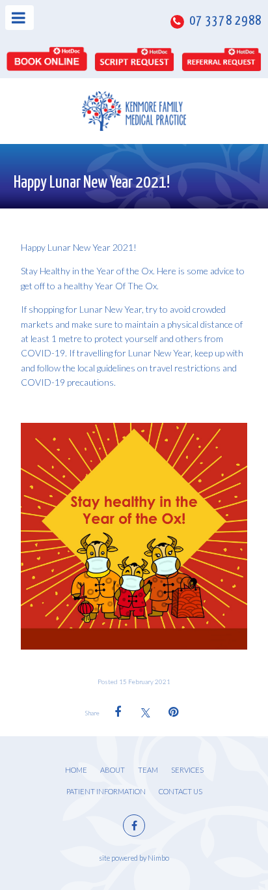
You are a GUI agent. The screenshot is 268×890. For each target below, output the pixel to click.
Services (187, 770)
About (112, 770)
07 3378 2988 (224, 21)
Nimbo (158, 858)
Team (148, 770)
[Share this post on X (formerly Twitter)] (145, 712)
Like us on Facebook (134, 825)
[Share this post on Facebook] (117, 712)
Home (76, 770)
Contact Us (180, 791)
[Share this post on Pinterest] (173, 712)
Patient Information (106, 791)
